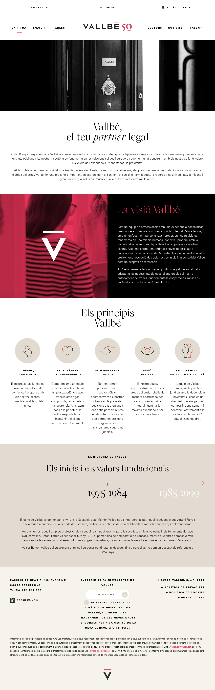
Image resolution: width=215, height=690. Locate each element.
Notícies (175, 27)
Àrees (60, 27)
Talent (196, 27)
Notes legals (193, 597)
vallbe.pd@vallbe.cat (180, 646)
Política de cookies (187, 592)
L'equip (39, 27)
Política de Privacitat (99, 650)
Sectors (155, 27)
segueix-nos (27, 600)
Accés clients (178, 7)
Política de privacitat (184, 587)
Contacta (39, 7)
